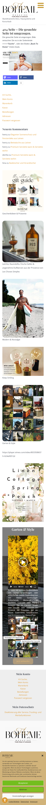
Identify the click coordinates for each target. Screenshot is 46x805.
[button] (42, 755)
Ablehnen (23, 789)
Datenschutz (25, 802)
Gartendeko (20, 613)
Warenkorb (7, 103)
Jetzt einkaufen (23, 661)
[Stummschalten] (31, 587)
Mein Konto (7, 99)
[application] (23, 562)
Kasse (5, 107)
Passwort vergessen (11, 120)
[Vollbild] (35, 587)
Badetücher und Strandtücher (22, 163)
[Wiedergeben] (11, 587)
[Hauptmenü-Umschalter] (42, 12)
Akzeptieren (23, 783)
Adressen (6, 116)
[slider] (21, 586)
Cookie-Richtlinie (14, 802)
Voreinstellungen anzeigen (23, 796)
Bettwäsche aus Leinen (21, 142)
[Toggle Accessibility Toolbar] (5, 800)
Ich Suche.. (7, 95)
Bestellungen (8, 112)
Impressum (34, 802)
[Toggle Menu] (40, 5)
